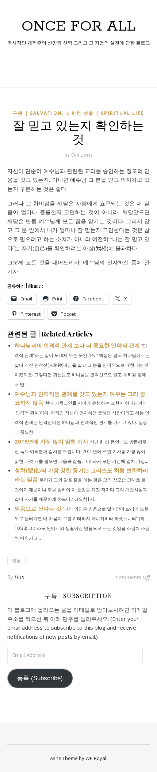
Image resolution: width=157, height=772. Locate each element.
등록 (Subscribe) (40, 678)
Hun (20, 577)
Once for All (78, 26)
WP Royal (95, 758)
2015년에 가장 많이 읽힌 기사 (51, 441)
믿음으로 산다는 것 (38, 508)
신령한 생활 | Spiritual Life (105, 113)
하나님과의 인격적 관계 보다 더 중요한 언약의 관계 (77, 345)
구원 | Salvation (37, 113)
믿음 (16, 560)
